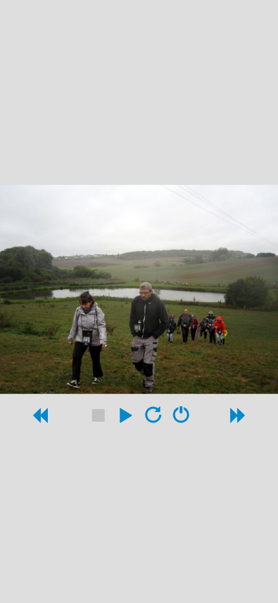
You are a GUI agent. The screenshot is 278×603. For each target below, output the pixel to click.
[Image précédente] (39, 418)
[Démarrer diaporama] (125, 418)
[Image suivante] (238, 418)
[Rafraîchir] (153, 418)
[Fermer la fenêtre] (181, 418)
